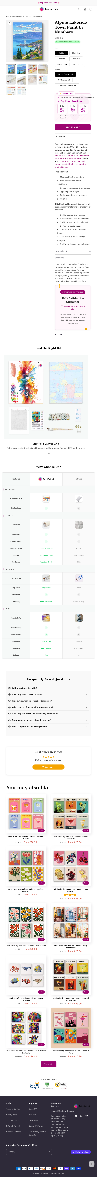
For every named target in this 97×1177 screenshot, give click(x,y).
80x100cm (62, 64)
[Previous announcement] (5, 3)
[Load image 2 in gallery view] (22, 69)
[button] (5, 9)
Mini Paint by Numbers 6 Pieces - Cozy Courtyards (70, 947)
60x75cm (61, 59)
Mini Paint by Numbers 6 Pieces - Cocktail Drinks (26, 838)
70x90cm (76, 59)
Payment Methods (13, 1132)
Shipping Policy (12, 1120)
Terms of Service (13, 1109)
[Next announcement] (92, 3)
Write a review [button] (48, 767)
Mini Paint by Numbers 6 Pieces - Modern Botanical (26, 890)
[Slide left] (43, 453)
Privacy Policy (11, 1114)
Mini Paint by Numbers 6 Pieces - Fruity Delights (71, 890)
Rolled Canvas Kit (65, 74)
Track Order (33, 1120)
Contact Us (33, 1109)
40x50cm (61, 53)
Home (8, 16)
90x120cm (78, 64)
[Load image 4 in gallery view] (43, 69)
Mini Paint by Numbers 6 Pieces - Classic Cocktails (71, 838)
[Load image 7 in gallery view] (32, 80)
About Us (32, 1114)
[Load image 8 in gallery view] (43, 80)
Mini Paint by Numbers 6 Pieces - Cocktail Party (71, 1052)
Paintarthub (44, 1173)
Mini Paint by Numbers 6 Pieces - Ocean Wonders (26, 999)
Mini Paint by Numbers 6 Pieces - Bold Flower (26, 946)
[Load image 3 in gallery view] (32, 69)
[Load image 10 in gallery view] (22, 90)
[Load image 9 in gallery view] (11, 90)
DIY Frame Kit (63, 80)
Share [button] (59, 334)
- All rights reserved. (56, 1173)
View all (48, 1064)
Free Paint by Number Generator (37, 1133)
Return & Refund (13, 1126)
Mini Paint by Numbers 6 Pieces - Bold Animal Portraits (26, 1052)
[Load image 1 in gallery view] (11, 69)
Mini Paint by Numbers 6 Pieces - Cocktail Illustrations (71, 999)
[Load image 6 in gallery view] (22, 80)
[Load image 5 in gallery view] (11, 80)
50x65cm (76, 53)
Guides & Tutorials (36, 1126)
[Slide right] (54, 453)
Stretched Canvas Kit (67, 85)
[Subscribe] (49, 1152)
